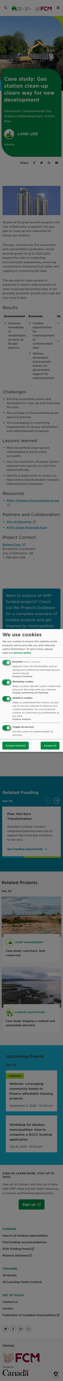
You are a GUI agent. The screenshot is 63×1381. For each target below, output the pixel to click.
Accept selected (16, 745)
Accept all (50, 745)
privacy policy (22, 653)
